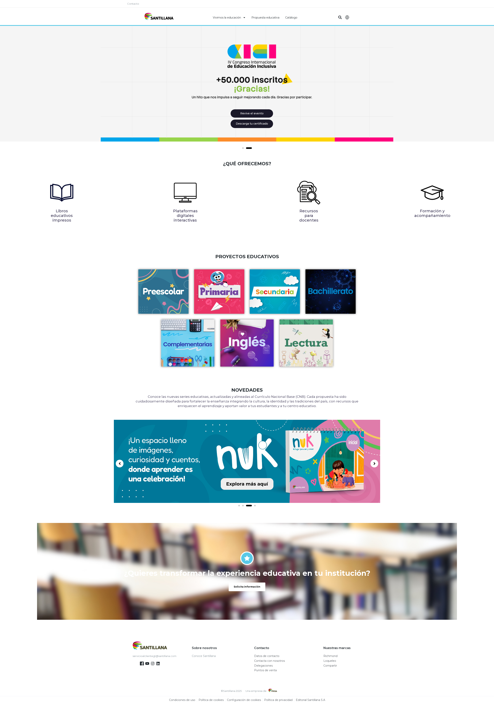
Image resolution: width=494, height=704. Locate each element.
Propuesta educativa (265, 17)
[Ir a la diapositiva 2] (249, 148)
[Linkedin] (158, 663)
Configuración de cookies (244, 700)
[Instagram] (153, 663)
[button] (340, 17)
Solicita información (247, 586)
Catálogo (291, 17)
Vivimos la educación (227, 17)
